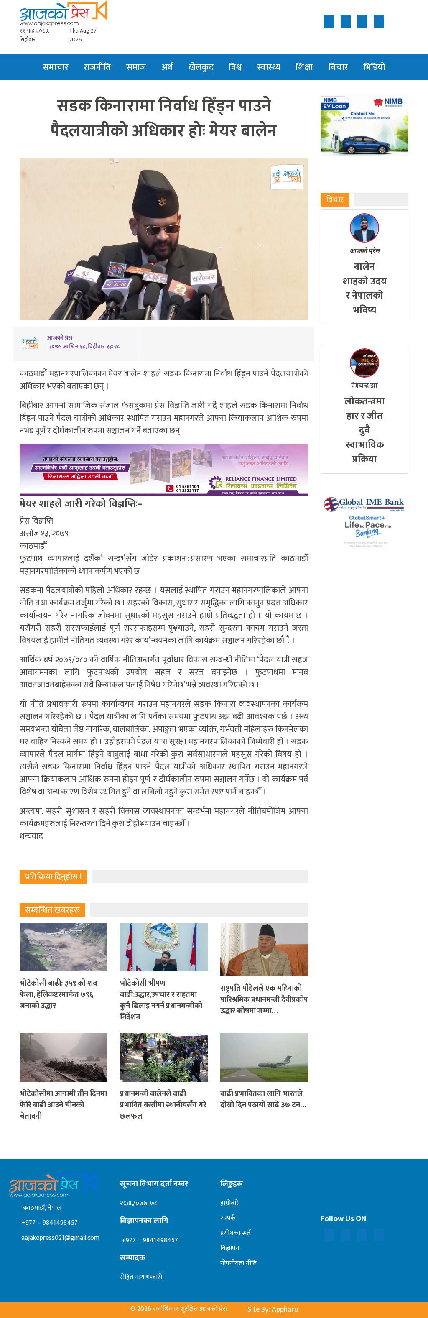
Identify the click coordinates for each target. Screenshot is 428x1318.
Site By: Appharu (272, 1309)
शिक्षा (304, 67)
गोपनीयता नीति (238, 1263)
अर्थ (167, 67)
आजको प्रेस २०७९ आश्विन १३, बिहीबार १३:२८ (83, 342)
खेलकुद (201, 67)
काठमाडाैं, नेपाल (40, 1207)
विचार (338, 67)
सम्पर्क (228, 1218)
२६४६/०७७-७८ (138, 1203)
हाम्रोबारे (229, 1203)
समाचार (56, 67)
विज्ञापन (229, 1248)
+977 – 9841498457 (49, 1223)
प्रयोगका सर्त (235, 1233)
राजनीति (97, 67)
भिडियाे (374, 67)
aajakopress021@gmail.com (59, 1238)
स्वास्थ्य (268, 67)
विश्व (235, 67)
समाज (136, 67)
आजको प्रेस (365, 250)
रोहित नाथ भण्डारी (141, 1277)
